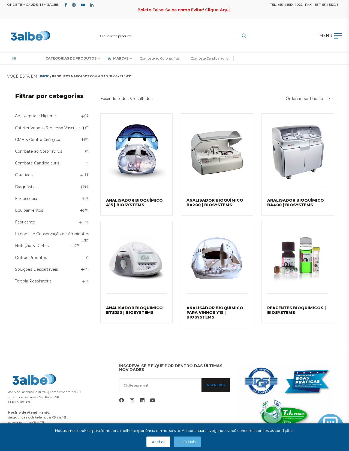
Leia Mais (187, 442)
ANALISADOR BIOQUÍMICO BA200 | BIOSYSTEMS (214, 202)
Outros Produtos (31, 257)
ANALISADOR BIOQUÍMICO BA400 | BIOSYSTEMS (295, 202)
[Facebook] (121, 400)
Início (44, 76)
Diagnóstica (26, 186)
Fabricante (25, 222)
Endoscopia (26, 198)
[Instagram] (132, 400)
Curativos (23, 174)
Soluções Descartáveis (36, 269)
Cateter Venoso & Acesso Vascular (47, 127)
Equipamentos (29, 210)
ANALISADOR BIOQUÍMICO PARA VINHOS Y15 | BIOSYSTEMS (214, 312)
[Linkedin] (142, 400)
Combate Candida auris (37, 163)
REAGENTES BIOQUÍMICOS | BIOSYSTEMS (296, 310)
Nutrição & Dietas (32, 245)
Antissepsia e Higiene (35, 115)
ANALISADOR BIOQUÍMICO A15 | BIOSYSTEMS (134, 202)
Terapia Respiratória (33, 281)
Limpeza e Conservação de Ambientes (52, 233)
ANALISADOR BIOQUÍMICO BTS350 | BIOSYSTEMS (134, 310)
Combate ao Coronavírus (38, 151)
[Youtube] (152, 400)
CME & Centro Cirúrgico (37, 139)
